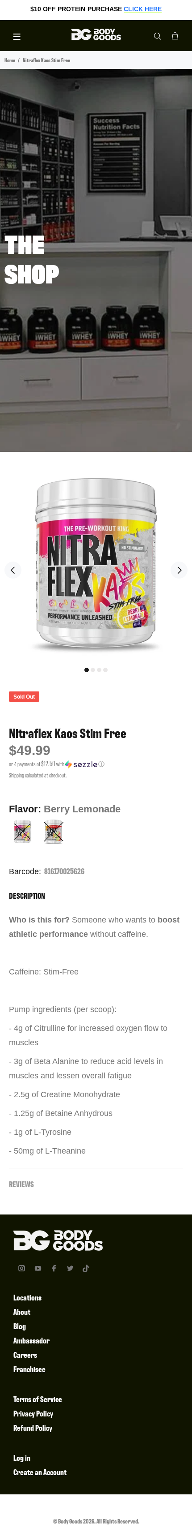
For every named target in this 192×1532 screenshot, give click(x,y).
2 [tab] (93, 670)
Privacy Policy (33, 1413)
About (21, 1311)
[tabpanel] (96, 563)
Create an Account (40, 1472)
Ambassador (31, 1340)
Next (179, 570)
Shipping (16, 775)
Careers (25, 1354)
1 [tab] (86, 670)
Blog (19, 1326)
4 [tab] (105, 670)
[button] (96, 764)
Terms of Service (37, 1399)
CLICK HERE (143, 9)
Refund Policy (32, 1427)
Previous (12, 570)
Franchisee (29, 1369)
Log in (21, 1457)
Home (9, 60)
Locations (27, 1297)
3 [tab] (99, 670)
